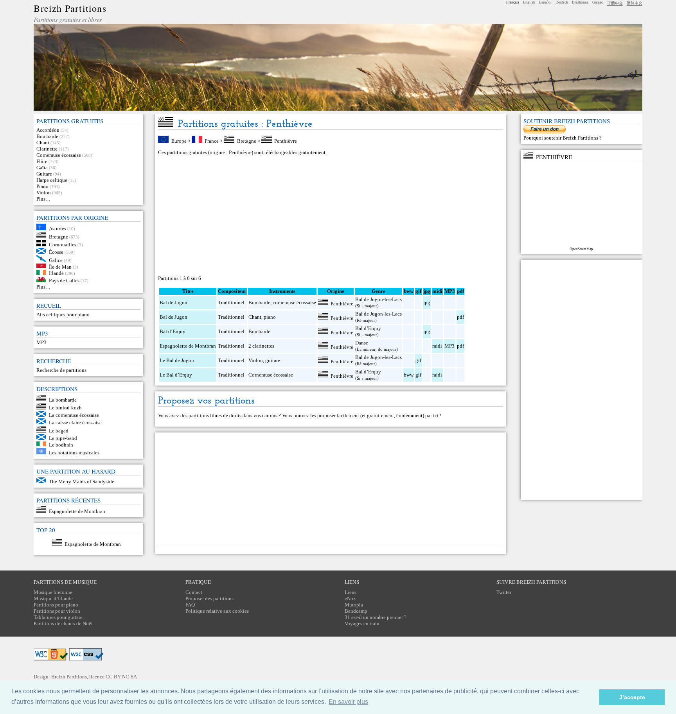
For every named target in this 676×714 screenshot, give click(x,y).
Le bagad (58, 431)
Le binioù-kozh (65, 408)
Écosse (56, 252)
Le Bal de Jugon (177, 360)
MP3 (41, 342)
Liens (350, 592)
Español (545, 2)
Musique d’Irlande (53, 598)
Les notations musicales (74, 453)
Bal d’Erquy (172, 331)
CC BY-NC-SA (121, 677)
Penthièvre (285, 141)
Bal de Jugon (173, 302)
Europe (179, 141)
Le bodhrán (61, 444)
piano (270, 317)
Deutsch (562, 2)
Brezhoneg (580, 2)
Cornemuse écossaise (58, 155)
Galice (56, 260)
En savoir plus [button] (348, 701)
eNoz (350, 598)
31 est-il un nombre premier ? (375, 617)
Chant (42, 142)
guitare (272, 360)
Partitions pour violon (57, 611)
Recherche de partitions (61, 370)
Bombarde (47, 136)
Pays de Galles (64, 280)
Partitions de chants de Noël (63, 623)
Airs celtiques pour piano (63, 315)
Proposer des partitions (209, 598)
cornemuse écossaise (294, 302)
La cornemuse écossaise (74, 415)
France (212, 141)
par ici (432, 415)
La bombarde (63, 399)
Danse (361, 343)
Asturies (57, 228)
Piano (42, 186)
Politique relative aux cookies (217, 611)
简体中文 (634, 3)
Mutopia (354, 605)
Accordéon (47, 130)
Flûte (41, 161)
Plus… (43, 199)
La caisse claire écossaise (75, 422)
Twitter (503, 592)
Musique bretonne (53, 592)
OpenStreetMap (581, 249)
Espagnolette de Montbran (77, 511)
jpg (426, 302)
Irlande (56, 273)
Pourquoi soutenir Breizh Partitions (561, 138)
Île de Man (60, 266)
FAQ (190, 605)
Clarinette (47, 149)
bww (409, 375)
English (529, 2)
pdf (460, 317)
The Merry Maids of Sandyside (81, 481)
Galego (597, 2)
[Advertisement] (330, 215)
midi (437, 346)
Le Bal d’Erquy (176, 375)
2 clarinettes (261, 346)
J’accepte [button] (632, 697)
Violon (43, 193)
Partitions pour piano (56, 605)
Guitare (44, 174)
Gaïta (42, 167)
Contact (193, 592)
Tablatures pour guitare (58, 617)
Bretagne (58, 236)
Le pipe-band (63, 438)
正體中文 (615, 3)
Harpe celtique (51, 180)
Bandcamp (356, 611)
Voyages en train (362, 623)
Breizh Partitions (70, 8)
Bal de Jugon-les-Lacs (378, 299)
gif (418, 360)
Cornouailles (62, 245)
